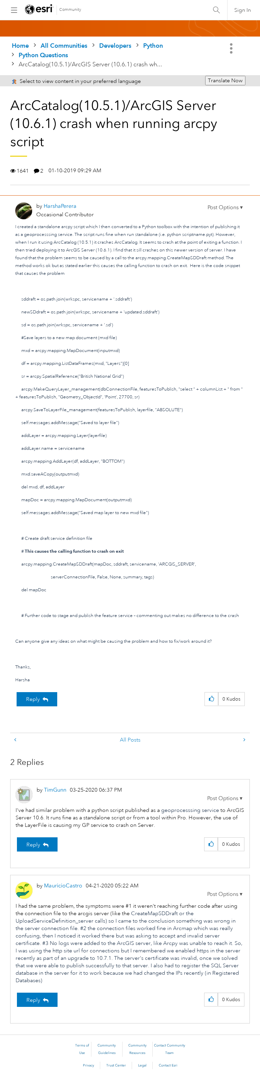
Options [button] (232, 48)
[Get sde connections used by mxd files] (16, 740)
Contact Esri (168, 1065)
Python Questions (43, 55)
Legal (142, 1065)
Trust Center (116, 1065)
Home (20, 45)
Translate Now (225, 80)
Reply (33, 699)
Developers (115, 45)
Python (153, 45)
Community (70, 9)
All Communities (64, 45)
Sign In (242, 10)
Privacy (88, 1065)
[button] (225, 207)
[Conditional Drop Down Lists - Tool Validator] (244, 740)
